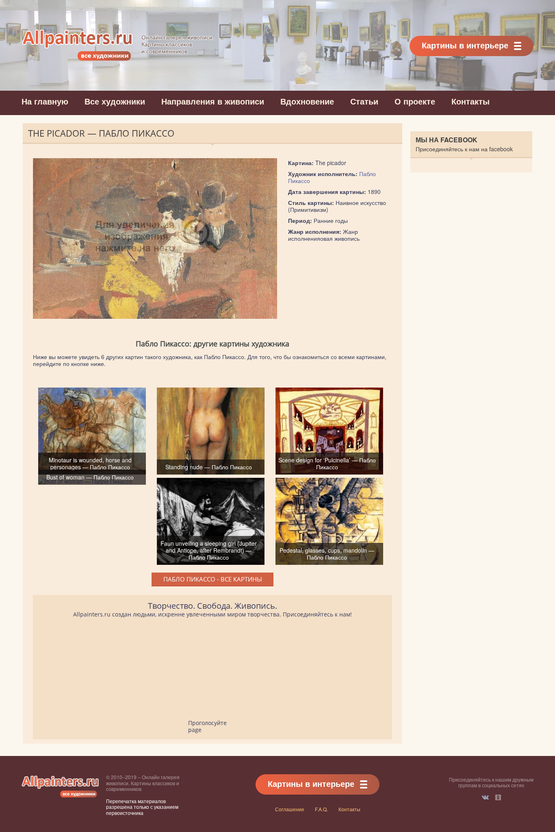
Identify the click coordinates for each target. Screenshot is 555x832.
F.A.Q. (321, 809)
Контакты (470, 101)
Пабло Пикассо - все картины (212, 579)
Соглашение (289, 809)
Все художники (115, 101)
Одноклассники (498, 797)
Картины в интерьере (465, 45)
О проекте (415, 101)
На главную (45, 101)
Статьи (364, 101)
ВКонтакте (485, 797)
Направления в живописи (212, 101)
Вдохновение (307, 101)
